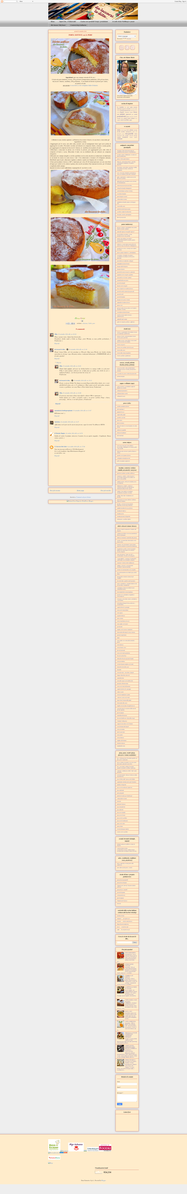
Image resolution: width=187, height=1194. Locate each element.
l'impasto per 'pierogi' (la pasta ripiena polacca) (126, 886)
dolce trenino (120, 618)
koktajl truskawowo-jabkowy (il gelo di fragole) (126, 844)
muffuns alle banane (121, 740)
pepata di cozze (120, 412)
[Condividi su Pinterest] (74, 324)
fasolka (118, 131)
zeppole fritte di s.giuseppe (123, 607)
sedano (122, 118)
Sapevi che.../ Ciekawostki (67, 21)
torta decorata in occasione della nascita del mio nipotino (126, 709)
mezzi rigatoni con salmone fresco (125, 288)
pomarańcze (119, 135)
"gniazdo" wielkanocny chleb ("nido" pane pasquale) (127, 771)
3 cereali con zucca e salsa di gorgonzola (126, 373)
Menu (53, 21)
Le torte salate (129, 107)
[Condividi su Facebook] (72, 324)
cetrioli (122, 110)
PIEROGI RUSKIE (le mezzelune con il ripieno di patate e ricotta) (130, 1061)
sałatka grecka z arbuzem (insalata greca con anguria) (126, 482)
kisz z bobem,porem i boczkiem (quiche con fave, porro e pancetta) (127, 758)
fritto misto (119, 420)
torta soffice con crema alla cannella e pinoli (126, 641)
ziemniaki (119, 139)
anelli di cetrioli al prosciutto (123, 209)
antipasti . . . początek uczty (123, 918)
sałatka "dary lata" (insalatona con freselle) (125, 496)
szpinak (119, 137)
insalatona (127, 112)
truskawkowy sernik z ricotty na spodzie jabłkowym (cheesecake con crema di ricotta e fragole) (126, 550)
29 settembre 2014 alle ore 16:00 (72, 393)
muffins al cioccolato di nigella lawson (126, 706)
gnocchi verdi (120, 294)
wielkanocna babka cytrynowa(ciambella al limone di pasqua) (127, 534)
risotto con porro (121, 344)
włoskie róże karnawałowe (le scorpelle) (126, 569)
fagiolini (126, 110)
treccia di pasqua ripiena (123, 829)
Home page (80, 490)
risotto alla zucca (121, 350)
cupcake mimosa (121, 615)
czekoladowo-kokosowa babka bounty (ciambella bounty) (126, 588)
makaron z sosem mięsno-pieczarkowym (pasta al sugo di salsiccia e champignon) (126, 244)
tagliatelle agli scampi (122, 319)
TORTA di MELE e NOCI (131, 1000)
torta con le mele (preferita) (123, 653)
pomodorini (121, 116)
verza (136, 118)
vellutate (133, 118)
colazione (84, 323)
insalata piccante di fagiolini (123, 516)
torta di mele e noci (121, 647)
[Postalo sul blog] (69, 324)
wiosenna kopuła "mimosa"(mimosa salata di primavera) (127, 775)
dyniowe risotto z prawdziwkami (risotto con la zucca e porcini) (126, 336)
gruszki (123, 134)
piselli (135, 114)
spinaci (125, 118)
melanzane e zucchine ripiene (124, 519)
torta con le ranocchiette (122, 610)
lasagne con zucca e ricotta (123, 299)
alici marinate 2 (120, 409)
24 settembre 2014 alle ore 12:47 (70, 422)
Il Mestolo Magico (60, 433)
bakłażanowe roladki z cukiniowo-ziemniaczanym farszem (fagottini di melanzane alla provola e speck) (125, 487)
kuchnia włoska (120, 915)
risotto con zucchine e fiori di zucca (125, 347)
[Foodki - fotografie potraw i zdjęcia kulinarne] (105, 1151)
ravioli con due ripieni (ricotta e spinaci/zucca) (124, 315)
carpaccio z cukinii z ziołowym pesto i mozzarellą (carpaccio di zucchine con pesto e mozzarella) (126, 477)
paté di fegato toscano (122, 196)
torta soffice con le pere (122, 624)
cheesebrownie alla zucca (123, 667)
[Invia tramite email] (67, 324)
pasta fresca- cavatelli (122, 889)
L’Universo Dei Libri (61, 446)
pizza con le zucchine (122, 818)
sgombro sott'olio (121, 417)
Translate (129, 38)
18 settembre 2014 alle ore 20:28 (67, 334)
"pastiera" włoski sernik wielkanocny (125, 563)
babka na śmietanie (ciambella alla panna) (127, 537)
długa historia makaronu (123, 924)
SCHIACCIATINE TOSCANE (129, 964)
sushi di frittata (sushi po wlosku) (125, 191)
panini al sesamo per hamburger (124, 796)
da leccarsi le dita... (60, 349)
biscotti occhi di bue (121, 656)
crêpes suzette (120, 692)
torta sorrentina (120, 729)
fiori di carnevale (121, 650)
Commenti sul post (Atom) (83, 497)
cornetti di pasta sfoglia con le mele (125, 664)
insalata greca (120, 513)
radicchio (131, 116)
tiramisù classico (121, 743)
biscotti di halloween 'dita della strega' (126, 718)
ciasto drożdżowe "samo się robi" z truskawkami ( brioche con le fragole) (126, 555)
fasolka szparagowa (126, 131)
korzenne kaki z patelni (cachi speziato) (126, 581)
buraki (125, 130)
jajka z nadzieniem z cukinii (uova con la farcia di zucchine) (126, 177)
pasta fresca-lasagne (122, 882)
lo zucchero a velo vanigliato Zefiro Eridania (84, 85)
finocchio (132, 110)
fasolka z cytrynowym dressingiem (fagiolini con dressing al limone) (125, 504)
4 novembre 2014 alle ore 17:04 (76, 446)
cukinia (131, 130)
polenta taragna (120, 376)
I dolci (90, 323)
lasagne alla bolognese (122, 266)
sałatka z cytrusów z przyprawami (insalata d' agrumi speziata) (125, 566)
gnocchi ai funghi (121, 283)
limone (135, 112)
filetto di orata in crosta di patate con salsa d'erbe (127, 426)
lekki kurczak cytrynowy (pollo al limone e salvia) (126, 451)
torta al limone (120, 737)
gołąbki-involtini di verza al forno (125, 508)
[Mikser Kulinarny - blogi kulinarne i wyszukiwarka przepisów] (54, 1151)
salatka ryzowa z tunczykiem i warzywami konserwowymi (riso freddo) (126, 341)
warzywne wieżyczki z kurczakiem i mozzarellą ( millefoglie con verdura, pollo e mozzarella (127, 447)
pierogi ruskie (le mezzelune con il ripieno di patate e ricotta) (126, 308)
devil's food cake (121, 732)
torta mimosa (120, 644)
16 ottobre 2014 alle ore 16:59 (74, 433)
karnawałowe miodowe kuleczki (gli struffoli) (125, 577)
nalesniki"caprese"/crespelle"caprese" (126, 231)
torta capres (120, 613)
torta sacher (120, 735)
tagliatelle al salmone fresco (123, 302)
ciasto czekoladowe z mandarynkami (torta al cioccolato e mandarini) (127, 584)
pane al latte (120, 826)
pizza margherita (121, 807)
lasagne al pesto (121, 269)
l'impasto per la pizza (122, 900)
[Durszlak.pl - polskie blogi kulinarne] (64, 1151)
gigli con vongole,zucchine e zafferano (126, 322)
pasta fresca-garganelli (122, 880)
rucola (118, 118)
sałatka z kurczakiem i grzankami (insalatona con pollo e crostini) (125, 492)
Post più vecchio (106, 490)
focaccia (119, 801)
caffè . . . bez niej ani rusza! (123, 929)
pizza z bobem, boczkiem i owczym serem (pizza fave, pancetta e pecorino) (126, 763)
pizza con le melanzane (122, 820)
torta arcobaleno (121, 661)
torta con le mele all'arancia (123, 686)
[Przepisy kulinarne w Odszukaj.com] (93, 1151)
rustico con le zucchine (122, 832)
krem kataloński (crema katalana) (125, 592)
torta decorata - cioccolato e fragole (125, 672)
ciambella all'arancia (122, 715)
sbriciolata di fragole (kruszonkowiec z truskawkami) (126, 603)
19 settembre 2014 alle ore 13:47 (82, 410)
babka (118, 130)
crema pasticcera (121, 895)
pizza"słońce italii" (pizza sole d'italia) (126, 779)
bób (128, 130)
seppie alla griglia (121, 414)
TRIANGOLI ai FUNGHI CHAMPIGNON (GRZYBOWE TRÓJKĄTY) (131, 1035)
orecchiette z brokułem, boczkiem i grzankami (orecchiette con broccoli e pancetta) (126, 256)
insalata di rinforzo (121, 511)
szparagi (135, 135)
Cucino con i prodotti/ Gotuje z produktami (94, 21)
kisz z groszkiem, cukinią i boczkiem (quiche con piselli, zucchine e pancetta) (126, 767)
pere (94, 323)
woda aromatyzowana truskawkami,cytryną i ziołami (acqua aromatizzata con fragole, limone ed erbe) (127, 849)
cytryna (135, 130)
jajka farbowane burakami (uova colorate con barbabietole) (126, 181)
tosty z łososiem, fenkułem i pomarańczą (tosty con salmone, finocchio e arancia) (126, 173)
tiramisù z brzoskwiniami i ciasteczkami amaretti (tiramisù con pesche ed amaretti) (127, 545)
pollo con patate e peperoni (123, 461)
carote (136, 108)
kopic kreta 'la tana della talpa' (124, 700)
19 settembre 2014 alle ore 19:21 (83, 380)
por (123, 135)
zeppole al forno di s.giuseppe (124, 689)
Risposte (59, 362)
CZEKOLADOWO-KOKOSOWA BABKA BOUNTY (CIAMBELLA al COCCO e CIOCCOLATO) (131, 1048)
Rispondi (57, 343)
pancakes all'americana (122, 683)
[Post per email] (82, 321)
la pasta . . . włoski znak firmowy (124, 921)
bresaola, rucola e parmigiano (124, 214)
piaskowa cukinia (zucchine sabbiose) (126, 473)
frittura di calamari (121, 432)
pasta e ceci (119, 305)
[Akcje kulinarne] (76, 1151)
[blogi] (50, 1163)
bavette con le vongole (122, 286)
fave (129, 110)
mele (118, 114)
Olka (56, 334)
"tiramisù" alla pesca (122, 721)
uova (129, 118)
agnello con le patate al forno (124, 455)
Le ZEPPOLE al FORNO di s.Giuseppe (131, 987)
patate (122, 114)
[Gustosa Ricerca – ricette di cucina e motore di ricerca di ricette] (54, 1159)
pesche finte (119, 626)
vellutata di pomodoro (122, 390)
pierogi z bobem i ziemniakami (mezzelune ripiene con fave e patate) (127, 228)
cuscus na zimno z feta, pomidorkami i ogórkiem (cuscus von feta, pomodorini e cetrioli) (126, 369)
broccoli (132, 108)
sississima (57, 422)
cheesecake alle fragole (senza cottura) (126, 632)
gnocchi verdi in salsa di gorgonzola (125, 291)
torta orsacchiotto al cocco (123, 621)
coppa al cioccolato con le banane (125, 723)
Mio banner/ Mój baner (58, 25)
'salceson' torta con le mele (123, 697)
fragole (122, 112)
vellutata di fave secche (122, 393)
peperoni (128, 114)
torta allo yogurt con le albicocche (125, 681)
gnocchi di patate (121, 297)
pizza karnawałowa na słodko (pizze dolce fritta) (127, 573)
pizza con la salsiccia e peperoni (124, 787)
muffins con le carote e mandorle (124, 629)
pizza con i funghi (121, 812)
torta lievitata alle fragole (123, 726)
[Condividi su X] (70, 324)
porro (128, 116)
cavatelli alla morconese (122, 280)
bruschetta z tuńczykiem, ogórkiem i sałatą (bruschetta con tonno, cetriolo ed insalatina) (127, 168)
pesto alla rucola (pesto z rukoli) (124, 867)
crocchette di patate (121, 194)
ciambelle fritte (120, 678)
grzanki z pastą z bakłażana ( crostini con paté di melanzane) (126, 155)
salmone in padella (121, 430)
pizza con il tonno (121, 815)
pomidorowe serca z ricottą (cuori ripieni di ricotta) (126, 249)
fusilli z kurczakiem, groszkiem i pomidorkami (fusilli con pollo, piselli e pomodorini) (126, 240)
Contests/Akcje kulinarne (78, 25)
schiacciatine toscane (122, 199)
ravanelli (135, 116)
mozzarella (129, 133)
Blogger (103, 1180)
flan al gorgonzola (121, 217)
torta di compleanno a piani (123, 694)
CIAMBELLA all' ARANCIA (129, 976)
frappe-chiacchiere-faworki (123, 675)
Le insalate (120, 107)
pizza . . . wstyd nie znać (122, 927)
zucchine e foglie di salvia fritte (124, 211)
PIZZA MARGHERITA (130, 952)
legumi (131, 112)
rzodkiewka (131, 135)
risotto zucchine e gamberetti (123, 355)
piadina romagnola (121, 784)
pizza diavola (120, 809)
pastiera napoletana (121, 635)
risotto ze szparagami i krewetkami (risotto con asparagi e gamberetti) (127, 332)
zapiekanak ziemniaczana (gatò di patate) (126, 782)
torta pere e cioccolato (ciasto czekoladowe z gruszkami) (127, 599)
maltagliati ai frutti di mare (123, 263)
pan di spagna (120, 712)
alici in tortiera (120, 423)
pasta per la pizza (121, 804)
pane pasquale (120, 793)
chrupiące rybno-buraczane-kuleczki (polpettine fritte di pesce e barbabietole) (126, 151)
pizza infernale (120, 790)
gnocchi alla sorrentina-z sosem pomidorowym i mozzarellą (124, 235)
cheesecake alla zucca (122, 703)
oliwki (135, 134)
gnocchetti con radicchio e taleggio (125, 261)
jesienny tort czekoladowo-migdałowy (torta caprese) (125, 595)
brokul (122, 130)
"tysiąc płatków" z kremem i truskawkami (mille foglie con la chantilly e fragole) (126, 559)
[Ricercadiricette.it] (54, 1153)
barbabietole (124, 108)
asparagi (119, 108)
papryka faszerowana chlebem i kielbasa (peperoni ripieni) (126, 500)
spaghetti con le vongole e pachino (125, 274)
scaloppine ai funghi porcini (123, 458)
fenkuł (133, 131)
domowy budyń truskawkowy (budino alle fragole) (126, 529)
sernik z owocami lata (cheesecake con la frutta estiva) (126, 541)
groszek (119, 134)
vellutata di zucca (121, 396)
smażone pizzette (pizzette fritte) (124, 185)
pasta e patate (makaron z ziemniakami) (126, 252)
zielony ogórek (133, 137)
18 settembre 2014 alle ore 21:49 (78, 349)
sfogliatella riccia (121, 746)
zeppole (118, 120)
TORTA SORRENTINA (130, 1021)
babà (118, 638)
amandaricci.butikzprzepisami (63, 410)
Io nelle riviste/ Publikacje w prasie (123, 21)
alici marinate (120, 435)
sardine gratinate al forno (123, 406)
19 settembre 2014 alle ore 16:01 (72, 366)
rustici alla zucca (121, 206)
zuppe (130, 120)
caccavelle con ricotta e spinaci (124, 277)
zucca (122, 120)
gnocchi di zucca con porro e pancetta (126, 272)
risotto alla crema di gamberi (124, 353)
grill (136, 131)
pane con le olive (121, 823)
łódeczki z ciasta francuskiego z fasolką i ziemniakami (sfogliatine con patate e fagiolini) (126, 163)
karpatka (119, 669)
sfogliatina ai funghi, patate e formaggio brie (126, 202)
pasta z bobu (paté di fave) (123, 159)
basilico (129, 108)
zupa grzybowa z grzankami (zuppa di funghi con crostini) (126, 387)
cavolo (118, 110)
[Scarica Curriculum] (63, 1153)
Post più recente (55, 490)
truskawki (125, 137)
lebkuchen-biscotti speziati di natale (125, 658)
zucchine (126, 120)
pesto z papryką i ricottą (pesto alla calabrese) (125, 864)
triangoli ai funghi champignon (124, 188)
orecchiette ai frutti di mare (123, 312)
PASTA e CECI (128, 1011)
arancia (135, 107)
